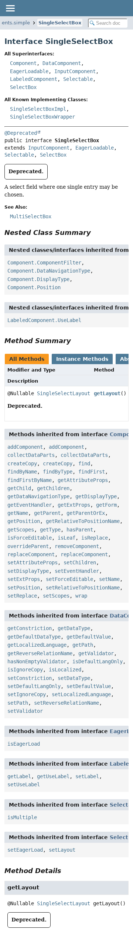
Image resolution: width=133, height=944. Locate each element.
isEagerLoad (23, 744)
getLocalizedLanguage (36, 645)
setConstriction (29, 678)
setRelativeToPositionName (83, 588)
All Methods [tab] (26, 359)
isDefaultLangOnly (97, 661)
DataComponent (61, 63)
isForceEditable (29, 538)
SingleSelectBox (59, 22)
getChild (19, 488)
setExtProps (23, 579)
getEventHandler (29, 505)
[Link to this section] (96, 232)
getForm (106, 505)
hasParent (79, 530)
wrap (81, 596)
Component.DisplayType (38, 279)
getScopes (20, 530)
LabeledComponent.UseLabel (44, 320)
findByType (57, 472)
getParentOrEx (85, 513)
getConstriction (29, 628)
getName (17, 513)
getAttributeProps (83, 480)
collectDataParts (31, 455)
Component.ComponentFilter (44, 263)
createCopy (22, 463)
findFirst (91, 472)
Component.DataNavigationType (48, 271)
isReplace (94, 538)
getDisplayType (96, 496)
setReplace (22, 596)
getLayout (107, 393)
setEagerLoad (25, 850)
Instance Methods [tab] (82, 359)
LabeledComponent (33, 79)
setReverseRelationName (66, 703)
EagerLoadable (29, 71)
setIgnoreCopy (26, 694)
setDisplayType (28, 571)
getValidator (96, 653)
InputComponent (75, 71)
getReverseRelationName (39, 653)
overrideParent (28, 546)
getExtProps (74, 505)
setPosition (23, 588)
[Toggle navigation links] (10, 8)
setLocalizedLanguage (81, 694)
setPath (17, 703)
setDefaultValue (88, 686)
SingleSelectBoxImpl (38, 109)
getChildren (53, 488)
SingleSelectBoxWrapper (42, 117)
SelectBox (23, 87)
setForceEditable (69, 579)
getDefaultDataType (34, 637)
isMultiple (22, 817)
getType (50, 530)
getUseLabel (53, 776)
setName (109, 579)
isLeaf (66, 538)
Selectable (78, 79)
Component (23, 63)
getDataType (74, 628)
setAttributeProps (32, 562)
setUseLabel (23, 784)
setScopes (56, 596)
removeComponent (77, 546)
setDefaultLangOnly (34, 686)
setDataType (74, 678)
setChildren (80, 562)
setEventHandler (77, 571)
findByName (22, 472)
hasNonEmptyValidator (36, 661)
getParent (47, 513)
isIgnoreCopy (25, 670)
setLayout (62, 850)
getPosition (23, 521)
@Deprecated (20, 133)
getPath (82, 645)
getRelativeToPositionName (83, 521)
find (84, 463)
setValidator (25, 711)
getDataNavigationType (38, 496)
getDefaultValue (88, 637)
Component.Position (34, 287)
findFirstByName (29, 480)
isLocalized (65, 670)
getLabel (19, 776)
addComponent (25, 447)
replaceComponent (31, 554)
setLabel (87, 776)
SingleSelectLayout (63, 393)
